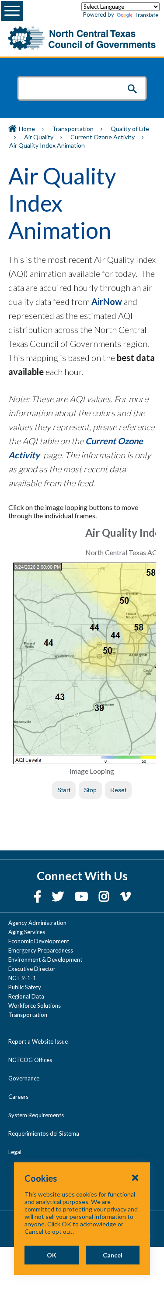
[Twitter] (59, 896)
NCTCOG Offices (30, 1059)
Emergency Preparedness (40, 950)
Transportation (73, 128)
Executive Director (32, 968)
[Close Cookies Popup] (135, 1177)
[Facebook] (38, 896)
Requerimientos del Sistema (43, 1133)
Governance (23, 1078)
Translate (146, 14)
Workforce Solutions (34, 1005)
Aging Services (26, 931)
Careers (18, 1096)
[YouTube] (82, 896)
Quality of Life (130, 128)
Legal (14, 1151)
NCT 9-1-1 (22, 977)
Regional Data (26, 996)
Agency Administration (37, 922)
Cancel (112, 1255)
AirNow (106, 301)
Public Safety (24, 987)
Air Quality (38, 137)
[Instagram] (105, 896)
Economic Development (38, 941)
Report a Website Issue (38, 1041)
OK (51, 1255)
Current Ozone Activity (102, 137)
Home (27, 128)
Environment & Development (45, 959)
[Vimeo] (125, 896)
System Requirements (36, 1115)
